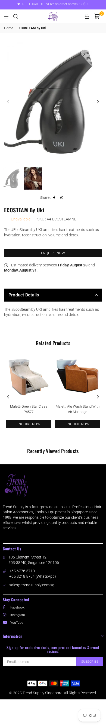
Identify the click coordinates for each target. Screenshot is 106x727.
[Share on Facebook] (54, 198)
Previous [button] (8, 102)
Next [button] (98, 102)
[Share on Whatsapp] (62, 198)
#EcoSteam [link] (20, 309)
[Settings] (87, 16)
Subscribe (89, 661)
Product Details (23, 295)
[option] (53, 102)
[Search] (16, 16)
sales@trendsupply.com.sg (31, 585)
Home (8, 28)
